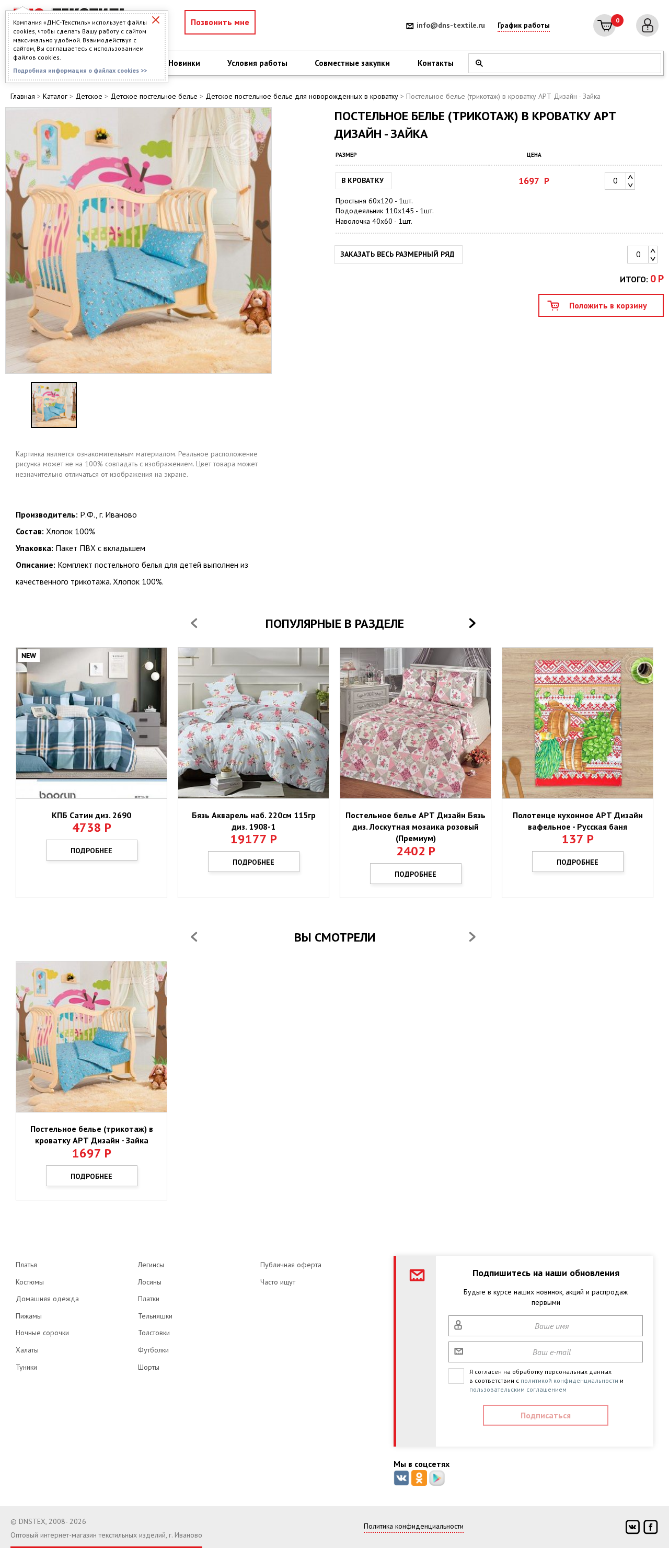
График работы (524, 25)
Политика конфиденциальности (414, 1526)
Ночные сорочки (42, 1332)
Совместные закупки (352, 63)
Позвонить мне (220, 22)
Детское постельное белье (154, 96)
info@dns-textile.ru (451, 25)
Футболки (153, 1350)
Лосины (150, 1282)
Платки (148, 1298)
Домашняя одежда (47, 1298)
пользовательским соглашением (518, 1389)
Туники (26, 1367)
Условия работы (257, 63)
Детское (88, 96)
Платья (26, 1264)
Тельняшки (155, 1316)
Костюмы (30, 1282)
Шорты (148, 1367)
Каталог (55, 96)
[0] (604, 25)
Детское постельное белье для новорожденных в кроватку (301, 96)
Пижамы (29, 1316)
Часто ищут (277, 1282)
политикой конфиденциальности (569, 1380)
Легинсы (151, 1264)
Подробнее (91, 850)
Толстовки (154, 1332)
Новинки (184, 63)
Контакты (436, 63)
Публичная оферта (290, 1264)
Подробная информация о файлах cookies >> (80, 70)
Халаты (27, 1350)
